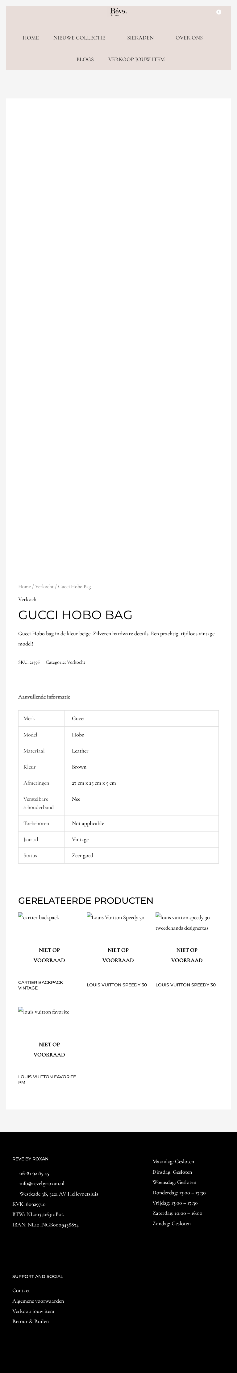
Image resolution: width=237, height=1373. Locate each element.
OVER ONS (189, 37)
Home (24, 586)
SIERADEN (140, 37)
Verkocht (44, 586)
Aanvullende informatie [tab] (44, 696)
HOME (31, 37)
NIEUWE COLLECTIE (79, 37)
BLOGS (85, 59)
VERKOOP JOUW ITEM (136, 59)
